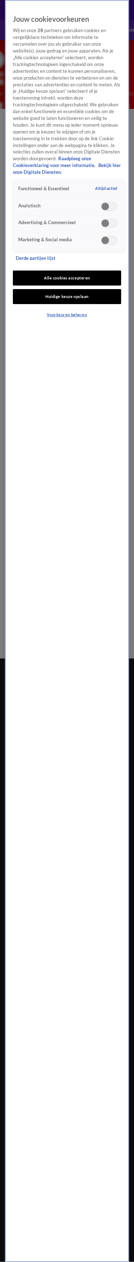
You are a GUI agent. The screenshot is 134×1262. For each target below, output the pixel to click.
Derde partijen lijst (35, 258)
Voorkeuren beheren (67, 314)
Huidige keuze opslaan (67, 296)
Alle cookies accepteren (67, 278)
